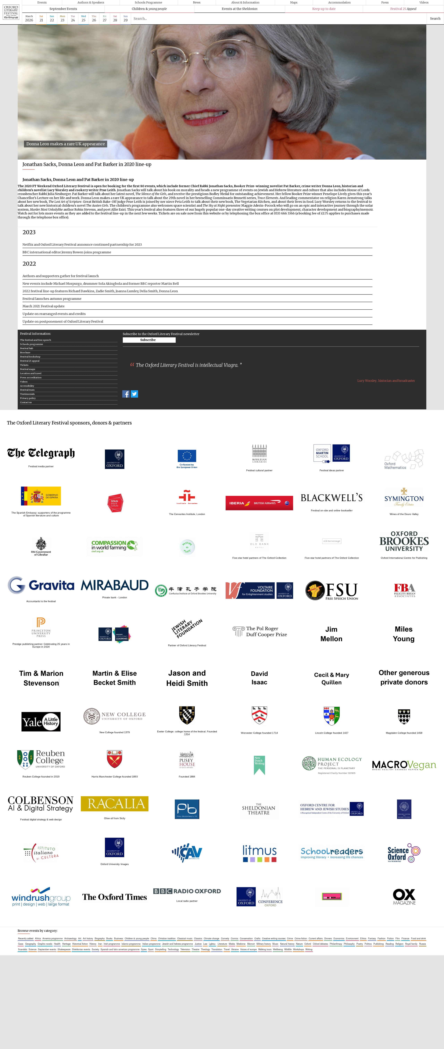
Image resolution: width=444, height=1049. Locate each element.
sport (150, 949)
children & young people (137, 938)
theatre (195, 949)
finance (405, 938)
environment (352, 938)
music (275, 943)
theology (205, 949)
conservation (246, 938)
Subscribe (148, 340)
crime (290, 938)
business (118, 938)
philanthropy (336, 943)
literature (222, 943)
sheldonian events (81, 949)
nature (299, 943)
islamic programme (131, 943)
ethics (363, 938)
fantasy (372, 938)
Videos (424, 2)
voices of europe (248, 949)
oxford (307, 943)
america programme (52, 938)
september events (47, 949)
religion (399, 943)
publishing (378, 943)
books (109, 938)
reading (390, 943)
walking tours (264, 949)
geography (30, 943)
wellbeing (278, 949)
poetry (359, 943)
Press (385, 2)
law (205, 943)
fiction (390, 938)
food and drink (418, 938)
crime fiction (301, 938)
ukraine (235, 949)
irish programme (112, 943)
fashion (381, 938)
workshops (298, 949)
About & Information (245, 2)
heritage (66, 943)
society (95, 949)
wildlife (288, 949)
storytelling (160, 949)
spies (144, 949)
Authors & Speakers (91, 2)
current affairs (316, 938)
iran (100, 943)
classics (198, 938)
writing (308, 949)
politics (368, 943)
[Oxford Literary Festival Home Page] (11, 12)
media (232, 943)
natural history (287, 943)
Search (435, 18)
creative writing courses (273, 938)
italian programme (151, 943)
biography (100, 938)
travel (227, 949)
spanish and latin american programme (120, 949)
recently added (25, 938)
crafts (257, 938)
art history (88, 938)
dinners (328, 938)
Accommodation (339, 2)
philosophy (349, 943)
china (153, 938)
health (57, 943)
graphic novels (45, 943)
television (185, 949)
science (32, 949)
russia (422, 943)
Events (42, 2)
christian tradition (167, 938)
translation (216, 949)
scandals (22, 949)
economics (339, 938)
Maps (293, 2)
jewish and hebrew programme (177, 943)
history (92, 943)
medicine (241, 943)
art (79, 938)
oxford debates (320, 943)
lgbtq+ (212, 943)
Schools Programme (148, 2)
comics (234, 938)
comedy (225, 938)
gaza (20, 943)
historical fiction (80, 943)
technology (173, 949)
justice (198, 943)
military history (264, 943)
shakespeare (64, 949)
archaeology (70, 938)
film (397, 938)
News (196, 2)
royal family (411, 943)
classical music (184, 938)
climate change (211, 938)
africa (38, 938)
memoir (251, 943)
